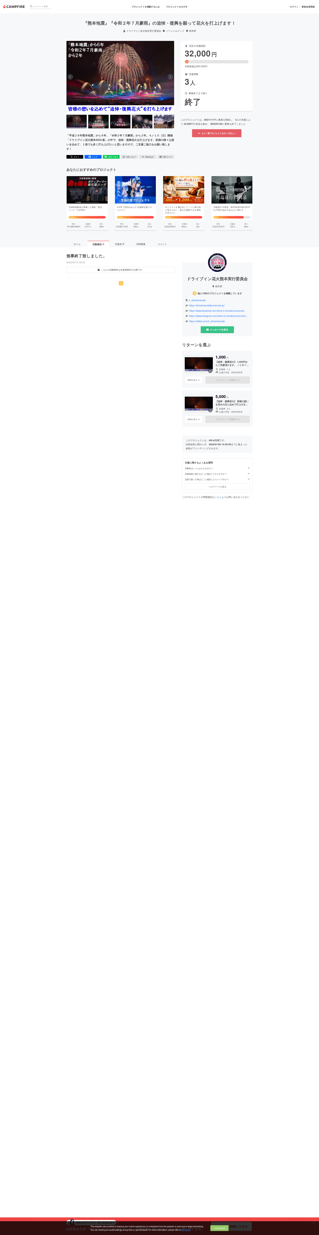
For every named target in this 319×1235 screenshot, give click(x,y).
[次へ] (170, 76)
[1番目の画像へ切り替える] (76, 121)
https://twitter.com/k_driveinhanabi (207, 321)
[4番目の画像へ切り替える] (142, 121)
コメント (162, 244)
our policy (186, 1229)
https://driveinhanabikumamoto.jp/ (207, 305)
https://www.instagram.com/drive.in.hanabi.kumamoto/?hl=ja (219, 315)
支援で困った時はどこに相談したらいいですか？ (207, 479)
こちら (218, 497)
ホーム (77, 244)
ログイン (294, 6)
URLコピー (131, 156)
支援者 (119, 244)
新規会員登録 (308, 6)
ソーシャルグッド (175, 30)
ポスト (77, 156)
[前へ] (70, 76)
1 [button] (121, 283)
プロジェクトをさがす (177, 6)
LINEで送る (113, 156)
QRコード (167, 156)
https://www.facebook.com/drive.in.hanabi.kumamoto (216, 310)
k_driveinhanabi (197, 300)
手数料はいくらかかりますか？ (199, 468)
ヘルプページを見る (217, 486)
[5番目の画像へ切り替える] (164, 121)
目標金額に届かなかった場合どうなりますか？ (206, 473)
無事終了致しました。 (86, 255)
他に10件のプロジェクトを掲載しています (220, 293)
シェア (95, 156)
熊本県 (192, 30)
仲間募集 (141, 244)
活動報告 (98, 244)
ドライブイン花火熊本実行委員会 (143, 30)
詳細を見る (192, 379)
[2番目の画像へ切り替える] (98, 121)
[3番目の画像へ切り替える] (120, 121)
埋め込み (149, 156)
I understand (219, 1228)
